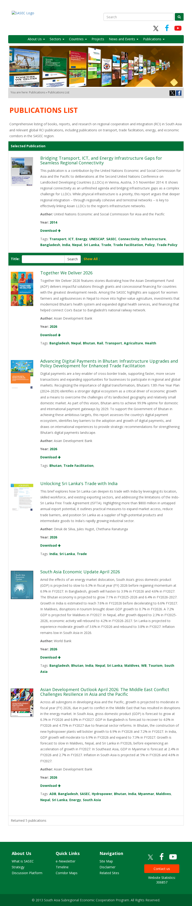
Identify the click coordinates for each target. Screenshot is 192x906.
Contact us (162, 868)
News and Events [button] (122, 39)
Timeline (62, 867)
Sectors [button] (56, 39)
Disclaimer (107, 867)
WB (144, 665)
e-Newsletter (65, 861)
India (66, 245)
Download (49, 230)
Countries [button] (77, 39)
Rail (100, 343)
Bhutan (89, 343)
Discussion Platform (27, 873)
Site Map (106, 861)
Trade (106, 245)
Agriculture (133, 343)
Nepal (77, 245)
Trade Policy (167, 245)
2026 (53, 326)
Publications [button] (152, 39)
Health (150, 343)
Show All (91, 259)
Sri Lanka (91, 245)
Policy (150, 245)
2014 (53, 222)
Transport (57, 239)
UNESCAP (96, 239)
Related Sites (109, 873)
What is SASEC (23, 861)
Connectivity (129, 239)
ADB (52, 794)
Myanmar (146, 794)
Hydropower (102, 794)
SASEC (111, 239)
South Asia (92, 800)
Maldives (131, 665)
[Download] (22, 171)
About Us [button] (35, 39)
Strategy (18, 867)
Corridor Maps (67, 873)
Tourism (155, 665)
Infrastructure (153, 239)
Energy (81, 239)
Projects (98, 39)
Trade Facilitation (128, 245)
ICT (71, 239)
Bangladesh (50, 245)
